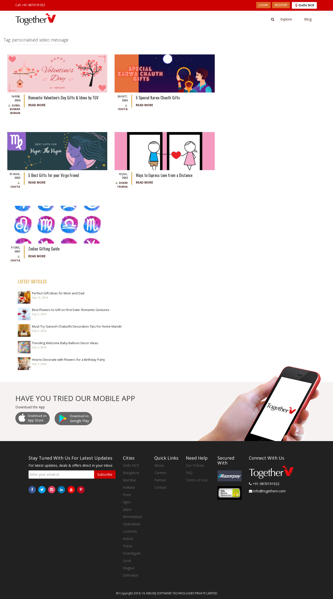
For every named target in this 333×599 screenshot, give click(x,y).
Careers (160, 472)
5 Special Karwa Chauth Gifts (158, 98)
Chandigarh (132, 553)
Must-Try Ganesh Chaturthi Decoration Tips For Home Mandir (77, 326)
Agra (126, 502)
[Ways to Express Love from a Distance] (165, 150)
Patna (127, 546)
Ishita (123, 109)
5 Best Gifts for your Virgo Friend (54, 175)
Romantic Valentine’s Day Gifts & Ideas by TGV (63, 98)
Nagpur (129, 568)
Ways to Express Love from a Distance (164, 175)
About (159, 465)
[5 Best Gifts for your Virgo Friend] (57, 150)
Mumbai (129, 480)
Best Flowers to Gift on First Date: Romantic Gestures (70, 310)
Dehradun (130, 575)
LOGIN (263, 5)
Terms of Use (196, 480)
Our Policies (195, 465)
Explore (286, 19)
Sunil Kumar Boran (15, 109)
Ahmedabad (132, 516)
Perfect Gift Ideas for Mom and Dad (58, 293)
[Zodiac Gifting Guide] (57, 224)
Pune (127, 494)
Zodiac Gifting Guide (43, 249)
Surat (127, 560)
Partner (160, 480)
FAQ (189, 472)
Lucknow (130, 531)
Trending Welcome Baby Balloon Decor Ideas (65, 343)
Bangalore (131, 472)
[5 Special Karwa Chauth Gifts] (165, 73)
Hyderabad (131, 524)
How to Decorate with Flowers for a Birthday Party (68, 359)
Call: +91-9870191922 (30, 5)
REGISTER (281, 5)
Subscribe (104, 474)
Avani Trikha (122, 184)
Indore (128, 538)
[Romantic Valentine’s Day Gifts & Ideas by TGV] (57, 73)
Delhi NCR (131, 465)
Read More (37, 105)
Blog (308, 19)
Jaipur (127, 509)
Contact (160, 487)
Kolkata (129, 487)
